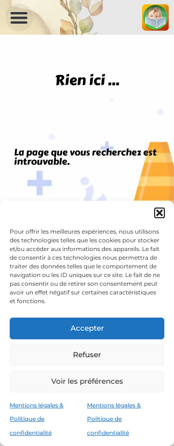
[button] (159, 213)
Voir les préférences (87, 381)
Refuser (87, 354)
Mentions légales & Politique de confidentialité (36, 419)
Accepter (87, 328)
